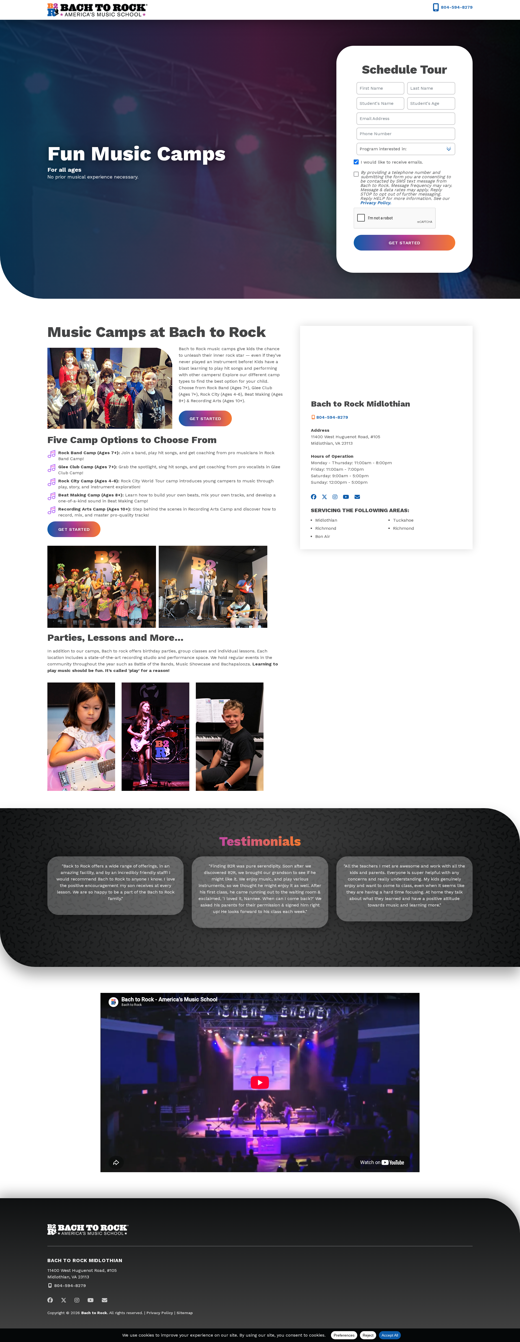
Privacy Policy (160, 1313)
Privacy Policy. (375, 202)
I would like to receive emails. (391, 162)
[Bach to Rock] (97, 10)
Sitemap (185, 1313)
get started (205, 418)
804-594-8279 (331, 417)
